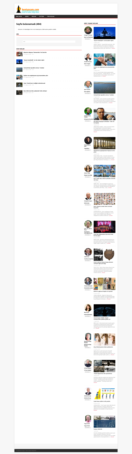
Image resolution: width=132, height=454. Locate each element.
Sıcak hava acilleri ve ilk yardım (102, 401)
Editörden (86, 203)
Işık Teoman (87, 89)
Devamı (113, 48)
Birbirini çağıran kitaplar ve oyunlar (103, 291)
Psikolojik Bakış (88, 314)
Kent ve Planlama (88, 37)
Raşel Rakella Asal (87, 145)
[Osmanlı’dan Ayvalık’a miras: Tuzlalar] (19, 71)
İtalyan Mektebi (98, 429)
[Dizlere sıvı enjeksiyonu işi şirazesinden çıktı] (19, 78)
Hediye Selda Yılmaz (87, 116)
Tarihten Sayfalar (88, 259)
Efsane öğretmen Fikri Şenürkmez (103, 373)
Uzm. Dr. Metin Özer (88, 229)
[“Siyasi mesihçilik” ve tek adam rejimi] (19, 63)
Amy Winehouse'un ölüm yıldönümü (103, 347)
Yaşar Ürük (87, 423)
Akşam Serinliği (88, 175)
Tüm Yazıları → (87, 38)
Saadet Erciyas (88, 61)
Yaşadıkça (86, 148)
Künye (27, 16)
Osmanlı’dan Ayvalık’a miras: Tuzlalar (34, 68)
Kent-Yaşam (87, 63)
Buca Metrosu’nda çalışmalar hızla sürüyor (35, 91)
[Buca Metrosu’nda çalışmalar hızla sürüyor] (19, 94)
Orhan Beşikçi (87, 368)
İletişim (41, 16)
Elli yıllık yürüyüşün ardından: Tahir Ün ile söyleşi (104, 122)
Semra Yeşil (87, 173)
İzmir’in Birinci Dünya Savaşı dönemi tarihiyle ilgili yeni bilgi (103, 262)
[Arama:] (49, 41)
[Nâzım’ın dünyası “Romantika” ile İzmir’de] (19, 55)
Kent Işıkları (87, 91)
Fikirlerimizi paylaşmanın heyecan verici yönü (104, 151)
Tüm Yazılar (50, 16)
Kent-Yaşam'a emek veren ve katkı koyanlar (103, 207)
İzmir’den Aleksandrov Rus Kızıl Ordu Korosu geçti (103, 235)
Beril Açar (86, 312)
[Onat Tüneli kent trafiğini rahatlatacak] (19, 86)
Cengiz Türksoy (88, 35)
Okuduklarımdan (88, 288)
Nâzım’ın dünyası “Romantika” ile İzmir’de (35, 52)
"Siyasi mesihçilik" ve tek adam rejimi (104, 40)
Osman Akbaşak (88, 286)
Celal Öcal (86, 256)
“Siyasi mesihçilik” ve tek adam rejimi (34, 60)
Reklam (34, 16)
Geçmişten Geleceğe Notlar (88, 232)
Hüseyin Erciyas (88, 201)
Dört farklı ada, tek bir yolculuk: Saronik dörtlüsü (104, 179)
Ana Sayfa (19, 16)
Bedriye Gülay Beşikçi (87, 342)
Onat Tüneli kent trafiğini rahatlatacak (34, 83)
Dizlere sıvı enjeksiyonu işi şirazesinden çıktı (36, 75)
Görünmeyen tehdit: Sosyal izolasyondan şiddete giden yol (102, 318)
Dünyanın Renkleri (89, 119)
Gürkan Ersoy (87, 396)
